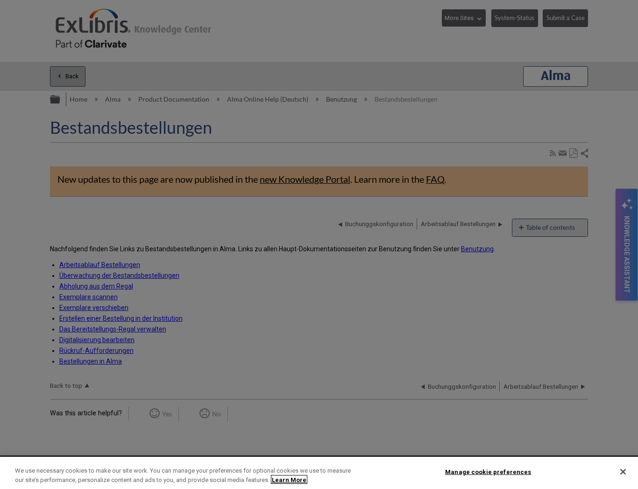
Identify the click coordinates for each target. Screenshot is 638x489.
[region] (319, 473)
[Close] (623, 471)
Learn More (289, 479)
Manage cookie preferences (488, 471)
